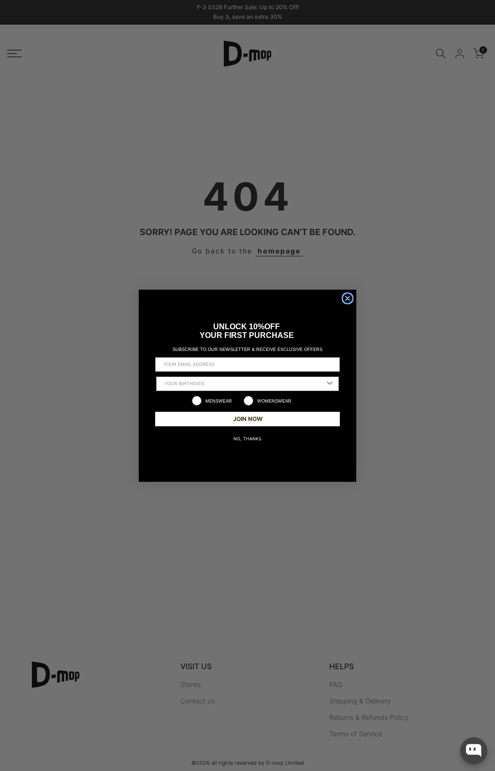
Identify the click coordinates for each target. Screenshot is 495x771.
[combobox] (244, 384)
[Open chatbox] (473, 750)
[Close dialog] (347, 298)
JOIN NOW (247, 418)
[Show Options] (330, 384)
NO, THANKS (247, 438)
